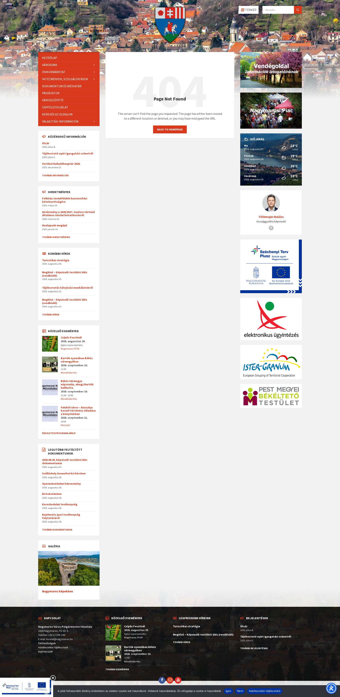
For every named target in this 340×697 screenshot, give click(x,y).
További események (117, 669)
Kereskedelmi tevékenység (59, 504)
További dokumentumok (57, 529)
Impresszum (45, 651)
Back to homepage (170, 129)
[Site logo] (170, 44)
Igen (228, 690)
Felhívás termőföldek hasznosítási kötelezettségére (64, 200)
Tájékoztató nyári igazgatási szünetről (67, 153)
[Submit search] (298, 10)
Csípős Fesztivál (71, 337)
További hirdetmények (56, 237)
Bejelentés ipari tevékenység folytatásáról (61, 516)
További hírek (50, 314)
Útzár (45, 143)
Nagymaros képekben (57, 591)
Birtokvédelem (52, 494)
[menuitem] (69, 57)
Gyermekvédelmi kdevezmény (61, 483)
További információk (55, 175)
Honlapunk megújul (54, 225)
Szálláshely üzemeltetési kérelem (64, 473)
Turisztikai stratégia (55, 260)
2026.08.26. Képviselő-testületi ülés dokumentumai (64, 461)
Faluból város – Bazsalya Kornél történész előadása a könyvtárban (78, 411)
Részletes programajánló (59, 433)
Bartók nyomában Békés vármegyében (77, 359)
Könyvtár (65, 425)
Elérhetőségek (47, 643)
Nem (240, 690)
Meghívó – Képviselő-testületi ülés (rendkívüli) (64, 273)
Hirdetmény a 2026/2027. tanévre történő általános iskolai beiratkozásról (68, 213)
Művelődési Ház (69, 372)
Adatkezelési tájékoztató (53, 647)
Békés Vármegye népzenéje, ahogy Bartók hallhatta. (77, 384)
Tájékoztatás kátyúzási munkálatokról (67, 287)
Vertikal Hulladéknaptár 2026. (61, 163)
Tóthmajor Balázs (271, 217)
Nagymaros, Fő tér (70, 348)
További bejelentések (254, 648)
